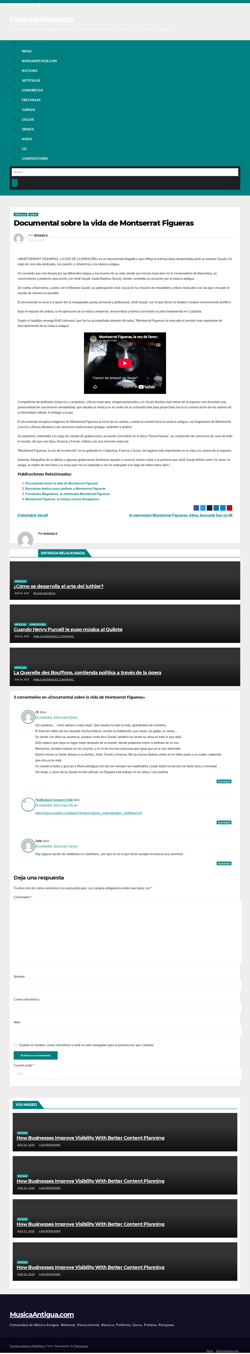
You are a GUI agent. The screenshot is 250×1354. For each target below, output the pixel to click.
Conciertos (32, 90)
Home (209, 1351)
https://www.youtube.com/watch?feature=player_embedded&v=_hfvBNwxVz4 (88, 813)
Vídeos (28, 129)
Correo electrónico (26, 999)
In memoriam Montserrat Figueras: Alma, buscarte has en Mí (180, 515)
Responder (224, 781)
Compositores (35, 158)
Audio (27, 139)
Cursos (28, 109)
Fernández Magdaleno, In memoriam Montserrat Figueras (67, 494)
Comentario (23, 897)
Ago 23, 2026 (26, 1188)
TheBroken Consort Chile (54, 800)
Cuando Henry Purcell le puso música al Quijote (68, 629)
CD (24, 148)
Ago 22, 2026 (26, 1231)
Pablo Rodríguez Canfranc (53, 636)
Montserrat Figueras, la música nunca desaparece (62, 499)
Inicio (27, 51)
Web (17, 1022)
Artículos (31, 80)
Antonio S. (41, 235)
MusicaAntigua (44, 593)
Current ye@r (24, 1065)
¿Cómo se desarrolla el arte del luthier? (58, 586)
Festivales (31, 99)
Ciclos (28, 119)
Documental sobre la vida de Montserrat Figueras (61, 483)
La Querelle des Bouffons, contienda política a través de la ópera (87, 672)
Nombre (19, 976)
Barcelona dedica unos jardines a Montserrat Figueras (65, 488)
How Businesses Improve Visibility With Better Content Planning (90, 1138)
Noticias (29, 70)
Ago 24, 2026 (26, 1145)
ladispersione (50, 1145)
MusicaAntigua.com (42, 19)
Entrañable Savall (33, 515)
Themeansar (81, 1346)
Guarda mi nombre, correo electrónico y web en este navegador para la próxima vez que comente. (86, 1045)
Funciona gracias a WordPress (27, 1346)
